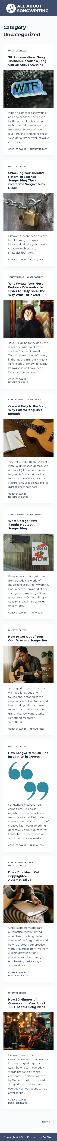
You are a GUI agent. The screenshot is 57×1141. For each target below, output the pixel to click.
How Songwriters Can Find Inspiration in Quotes (28, 754)
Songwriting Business (21, 863)
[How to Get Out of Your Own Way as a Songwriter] (28, 664)
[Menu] (52, 8)
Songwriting (16, 277)
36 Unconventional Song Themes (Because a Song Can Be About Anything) (27, 61)
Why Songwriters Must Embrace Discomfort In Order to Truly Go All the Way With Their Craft (26, 289)
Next (45, 1122)
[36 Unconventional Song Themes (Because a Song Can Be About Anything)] (28, 89)
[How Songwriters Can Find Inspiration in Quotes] (28, 781)
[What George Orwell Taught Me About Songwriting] (28, 552)
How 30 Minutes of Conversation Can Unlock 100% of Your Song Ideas (27, 1003)
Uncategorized (17, 51)
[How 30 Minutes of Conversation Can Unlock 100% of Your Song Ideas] (28, 1031)
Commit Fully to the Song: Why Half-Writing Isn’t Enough (28, 410)
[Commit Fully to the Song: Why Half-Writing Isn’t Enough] (28, 438)
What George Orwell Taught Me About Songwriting (23, 524)
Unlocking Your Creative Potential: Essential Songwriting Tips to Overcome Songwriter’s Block (26, 180)
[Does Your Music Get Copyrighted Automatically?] (28, 904)
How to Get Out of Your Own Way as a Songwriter (27, 638)
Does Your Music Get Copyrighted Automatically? (23, 876)
